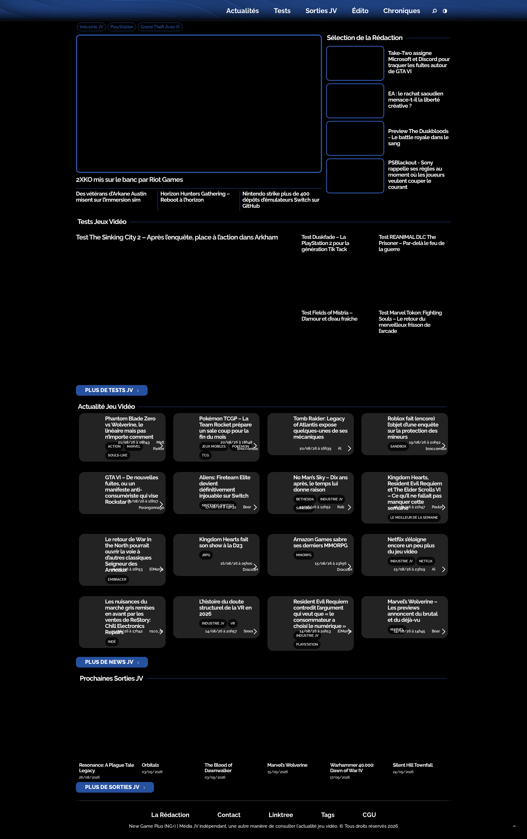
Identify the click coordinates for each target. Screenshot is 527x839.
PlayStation (121, 26)
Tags (328, 815)
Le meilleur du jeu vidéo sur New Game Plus (113, 11)
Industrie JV (91, 26)
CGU (369, 815)
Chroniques (401, 11)
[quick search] (434, 11)
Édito (360, 11)
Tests (282, 11)
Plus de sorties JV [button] (112, 787)
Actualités (242, 11)
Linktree (281, 815)
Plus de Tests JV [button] (109, 390)
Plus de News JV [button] (109, 662)
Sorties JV (321, 11)
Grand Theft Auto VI (160, 26)
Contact (229, 815)
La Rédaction (170, 815)
